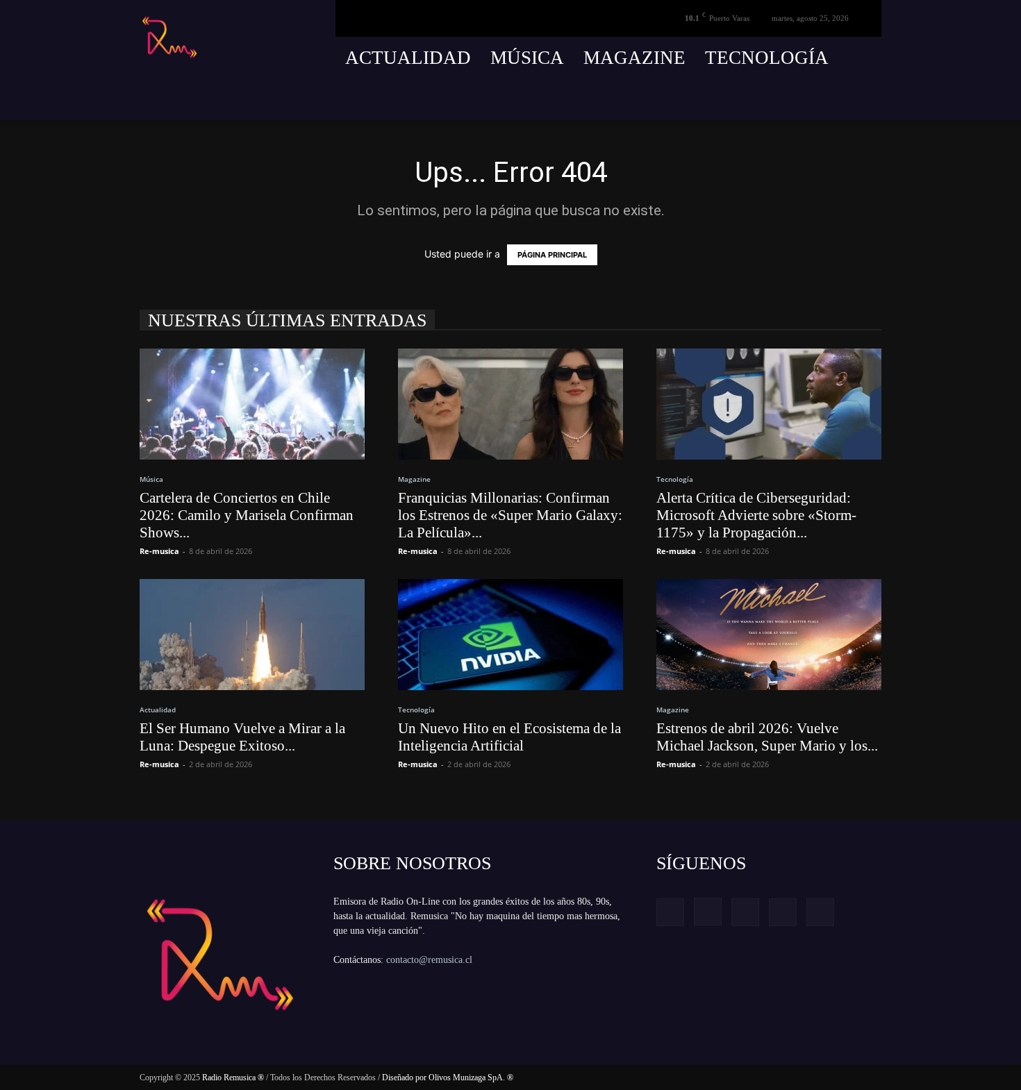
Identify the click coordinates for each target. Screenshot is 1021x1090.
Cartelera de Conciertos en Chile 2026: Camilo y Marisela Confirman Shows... (247, 515)
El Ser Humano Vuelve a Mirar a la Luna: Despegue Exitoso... (242, 737)
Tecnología (767, 57)
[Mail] (819, 99)
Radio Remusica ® (233, 1077)
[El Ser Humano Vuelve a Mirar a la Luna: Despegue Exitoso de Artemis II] (252, 634)
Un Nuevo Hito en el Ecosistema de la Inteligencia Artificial (509, 737)
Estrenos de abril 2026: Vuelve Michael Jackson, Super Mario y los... (767, 737)
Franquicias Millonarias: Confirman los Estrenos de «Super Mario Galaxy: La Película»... (510, 515)
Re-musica (159, 551)
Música (527, 57)
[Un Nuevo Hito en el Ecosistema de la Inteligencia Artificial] (510, 634)
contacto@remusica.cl (429, 960)
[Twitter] (845, 99)
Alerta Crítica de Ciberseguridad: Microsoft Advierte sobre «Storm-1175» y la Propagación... (756, 515)
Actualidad (408, 57)
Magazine (634, 57)
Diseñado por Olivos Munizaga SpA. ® (447, 1077)
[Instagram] (793, 99)
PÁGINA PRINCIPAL (552, 255)
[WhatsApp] (871, 99)
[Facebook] (768, 99)
